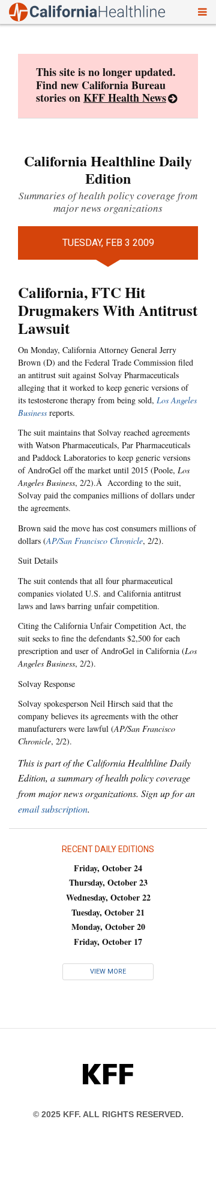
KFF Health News (124, 97)
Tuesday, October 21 (108, 912)
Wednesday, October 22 (108, 897)
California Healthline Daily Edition (108, 169)
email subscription (53, 808)
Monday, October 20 (108, 926)
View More (108, 971)
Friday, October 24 (108, 868)
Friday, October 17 (108, 941)
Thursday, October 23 (108, 882)
